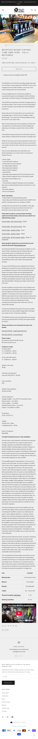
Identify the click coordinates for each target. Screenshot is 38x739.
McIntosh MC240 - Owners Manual (12, 334)
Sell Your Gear (6, 702)
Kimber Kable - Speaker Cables (11, 230)
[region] (19, 647)
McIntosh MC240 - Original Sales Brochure (14, 331)
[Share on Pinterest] (13, 626)
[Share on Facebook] (8, 626)
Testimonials (5, 708)
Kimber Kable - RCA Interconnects (12, 221)
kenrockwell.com (20, 245)
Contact (4, 711)
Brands (4, 705)
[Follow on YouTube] (12, 717)
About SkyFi (5, 693)
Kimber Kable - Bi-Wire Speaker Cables (13, 237)
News (3, 699)
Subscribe (8, 682)
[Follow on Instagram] (7, 717)
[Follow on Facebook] (3, 717)
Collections (5, 696)
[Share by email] (16, 626)
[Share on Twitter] (11, 626)
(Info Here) (17, 595)
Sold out (19, 69)
